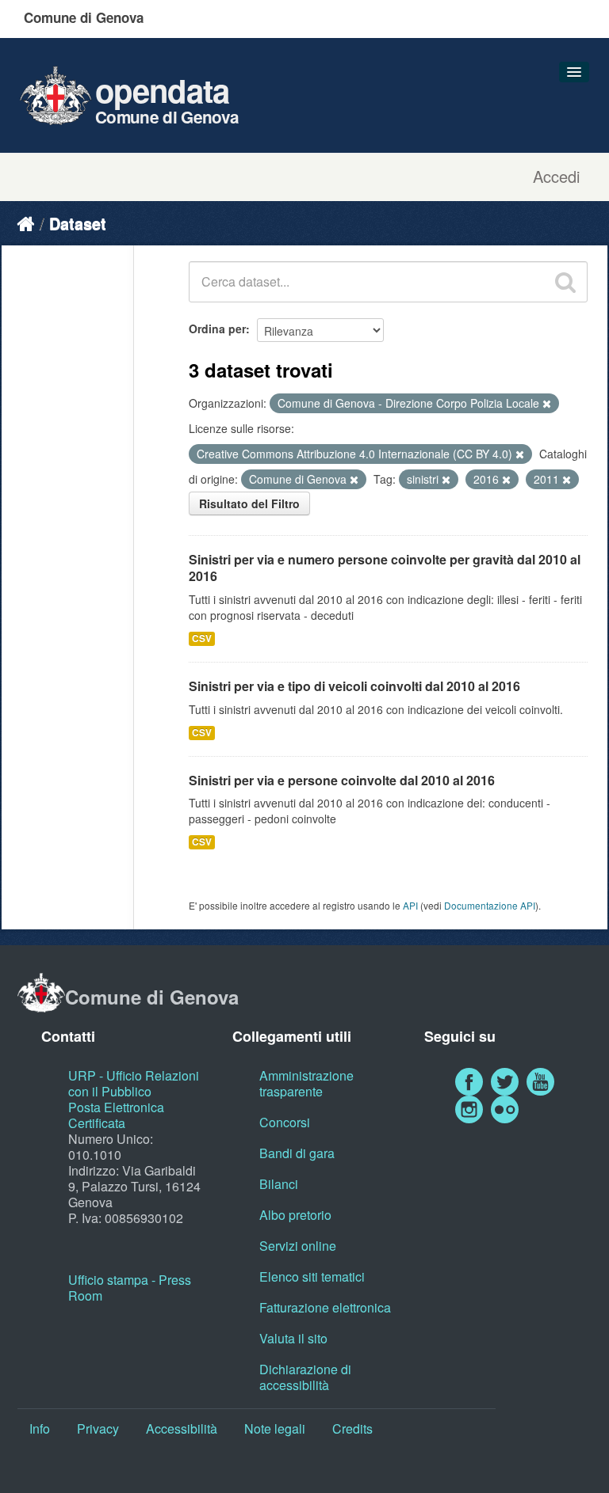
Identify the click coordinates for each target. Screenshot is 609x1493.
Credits (352, 1428)
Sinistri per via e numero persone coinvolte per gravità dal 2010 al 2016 (384, 567)
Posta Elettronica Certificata (116, 1115)
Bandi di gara (297, 1153)
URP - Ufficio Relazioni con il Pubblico (133, 1083)
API (410, 905)
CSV (202, 638)
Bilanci (278, 1184)
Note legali (274, 1428)
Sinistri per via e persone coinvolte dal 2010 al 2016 (342, 780)
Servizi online (297, 1246)
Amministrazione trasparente (306, 1083)
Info (39, 1428)
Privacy (98, 1428)
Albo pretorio (295, 1215)
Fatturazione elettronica (325, 1307)
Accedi (556, 176)
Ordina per (217, 328)
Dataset (77, 222)
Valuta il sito (293, 1338)
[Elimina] (546, 403)
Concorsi (284, 1122)
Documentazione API (489, 905)
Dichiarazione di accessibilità (305, 1377)
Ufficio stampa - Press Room (129, 1288)
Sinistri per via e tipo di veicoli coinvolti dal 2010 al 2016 (354, 686)
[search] (565, 282)
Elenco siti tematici (312, 1276)
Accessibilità (181, 1428)
